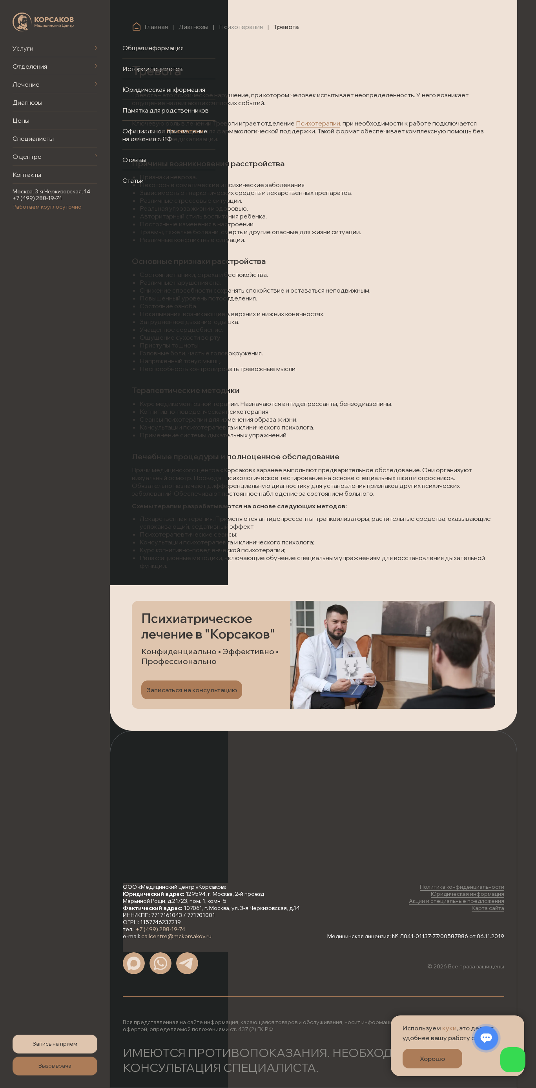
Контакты (27, 174)
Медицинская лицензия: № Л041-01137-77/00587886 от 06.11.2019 (415, 936)
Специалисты (33, 138)
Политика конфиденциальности (462, 886)
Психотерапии (318, 123)
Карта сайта (488, 908)
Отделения (30, 66)
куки (449, 1028)
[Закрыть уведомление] (518, 1021)
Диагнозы (27, 102)
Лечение (26, 84)
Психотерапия (241, 27)
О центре (27, 156)
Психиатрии (185, 131)
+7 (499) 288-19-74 (37, 198)
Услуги (23, 48)
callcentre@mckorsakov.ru (176, 936)
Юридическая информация (467, 893)
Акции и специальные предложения (456, 900)
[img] (43, 22)
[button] (55, 1044)
